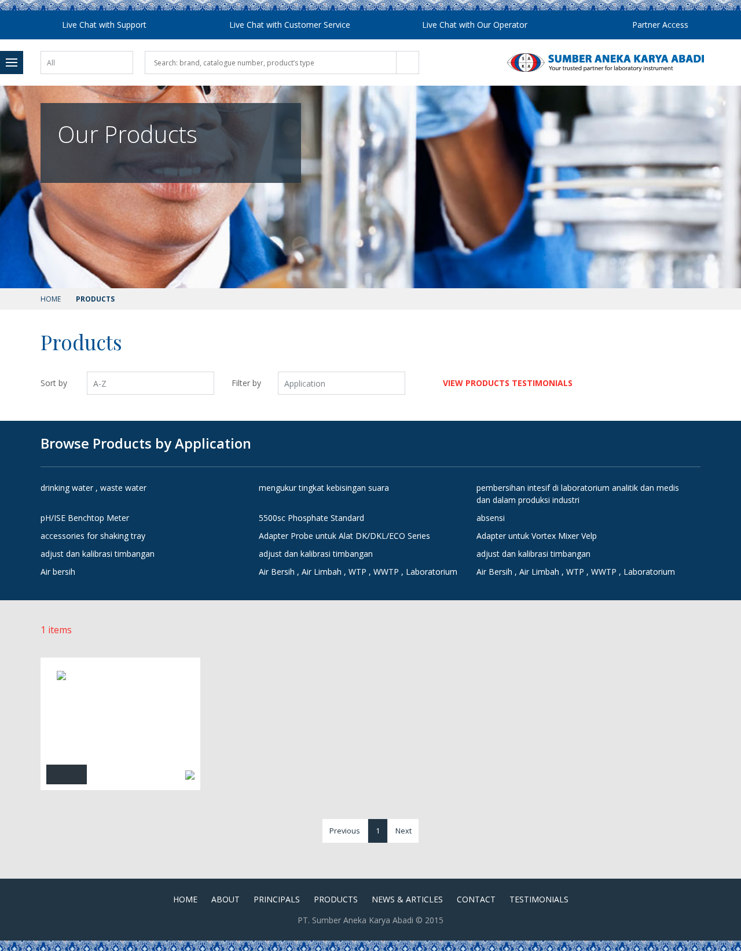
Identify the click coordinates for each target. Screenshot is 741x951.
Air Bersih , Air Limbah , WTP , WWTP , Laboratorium (358, 571)
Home (51, 299)
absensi (490, 517)
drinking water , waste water (93, 487)
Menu (11, 62)
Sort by (54, 382)
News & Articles (407, 899)
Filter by (246, 382)
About (225, 899)
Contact (476, 899)
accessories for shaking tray (93, 535)
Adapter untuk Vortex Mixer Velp (536, 535)
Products (336, 899)
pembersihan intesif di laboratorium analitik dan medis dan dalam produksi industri (577, 493)
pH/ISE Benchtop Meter (85, 517)
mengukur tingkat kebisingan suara (324, 487)
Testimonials (538, 899)
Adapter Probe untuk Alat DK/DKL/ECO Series (344, 535)
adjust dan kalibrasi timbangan (98, 553)
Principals (277, 899)
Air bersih (58, 571)
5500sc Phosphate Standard (311, 517)
